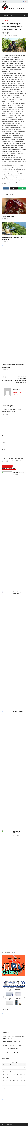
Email (4, 442)
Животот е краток (18, 472)
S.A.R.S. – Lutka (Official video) (11, 1048)
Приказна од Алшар (8, 216)
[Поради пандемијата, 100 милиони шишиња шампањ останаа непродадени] (14, 246)
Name (4, 435)
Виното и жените (18, 711)
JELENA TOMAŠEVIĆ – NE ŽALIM (12, 1045)
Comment (5, 414)
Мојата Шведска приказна (18, 592)
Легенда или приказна (16, 831)
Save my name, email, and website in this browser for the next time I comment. (13, 460)
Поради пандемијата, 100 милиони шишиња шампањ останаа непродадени (13, 365)
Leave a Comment (13, 35)
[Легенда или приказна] (7, 831)
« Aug (3, 1088)
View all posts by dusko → (17, 393)
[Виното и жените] (7, 711)
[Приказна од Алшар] (14, 214)
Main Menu (8, 15)
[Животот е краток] (7, 472)
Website (4, 449)
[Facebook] (23, 1)
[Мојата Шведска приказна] (7, 592)
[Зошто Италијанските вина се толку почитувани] (14, 235)
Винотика (13, 1124)
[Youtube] (25, 1)
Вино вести (5, 20)
